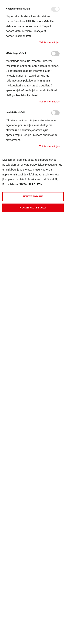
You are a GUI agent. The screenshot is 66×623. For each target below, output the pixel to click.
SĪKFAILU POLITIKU (31, 184)
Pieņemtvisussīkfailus (33, 207)
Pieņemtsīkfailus (33, 196)
